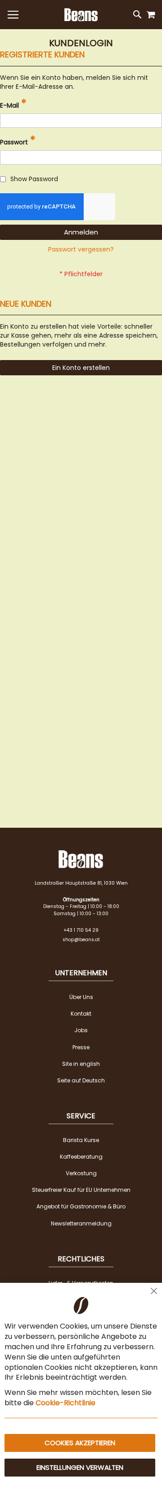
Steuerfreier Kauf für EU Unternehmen (81, 1190)
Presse (81, 1047)
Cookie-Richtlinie (65, 1403)
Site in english (81, 1064)
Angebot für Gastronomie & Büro (81, 1206)
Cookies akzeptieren (80, 1442)
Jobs (81, 1030)
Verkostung (81, 1173)
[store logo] (80, 14)
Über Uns (81, 997)
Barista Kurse (81, 1140)
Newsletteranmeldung (81, 1223)
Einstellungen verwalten (79, 1467)
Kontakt (81, 1013)
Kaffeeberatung (81, 1156)
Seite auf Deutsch (81, 1080)
